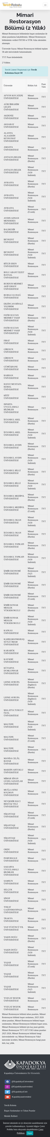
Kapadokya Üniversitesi (14, 1073)
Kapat (30, 1133)
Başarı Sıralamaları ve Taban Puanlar (19, 1111)
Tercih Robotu (10, 1105)
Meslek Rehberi (10, 1116)
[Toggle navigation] (45, 5)
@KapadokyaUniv (20, 1092)
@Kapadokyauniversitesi (22, 1086)
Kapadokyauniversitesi (21, 1097)
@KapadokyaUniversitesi (22, 1081)
